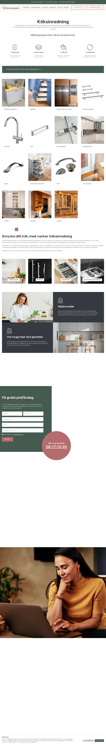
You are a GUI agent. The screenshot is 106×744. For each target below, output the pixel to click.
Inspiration (53, 7)
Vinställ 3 (59, 221)
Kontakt (66, 7)
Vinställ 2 (33, 221)
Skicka (7, 439)
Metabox (33, 109)
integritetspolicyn (18, 434)
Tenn (58, 183)
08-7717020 (78, 7)
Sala (31, 146)
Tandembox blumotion (37, 183)
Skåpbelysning (87, 146)
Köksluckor (26, 7)
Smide (6, 183)
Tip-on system (87, 183)
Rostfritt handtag (88, 109)
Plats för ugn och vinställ (64, 109)
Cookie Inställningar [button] (88, 740)
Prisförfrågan (95, 7)
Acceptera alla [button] (99, 740)
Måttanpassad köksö (10, 109)
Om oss (59, 7)
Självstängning (61, 146)
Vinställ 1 (6, 221)
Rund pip (6, 146)
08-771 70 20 (56, 447)
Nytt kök (45, 7)
